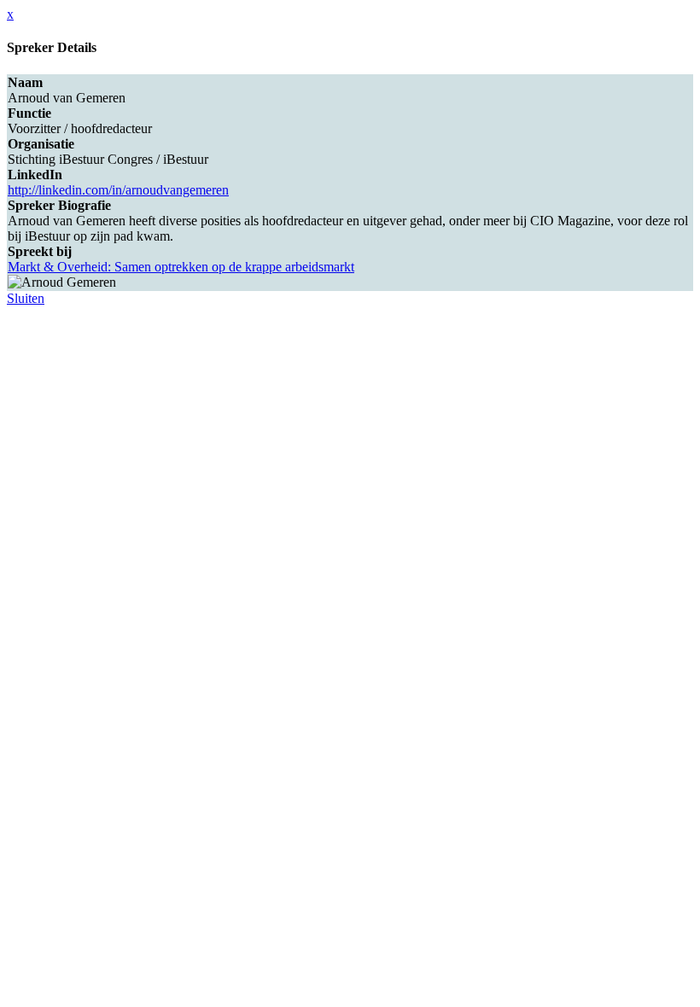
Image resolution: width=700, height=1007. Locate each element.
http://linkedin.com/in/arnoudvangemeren (118, 190)
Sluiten (25, 298)
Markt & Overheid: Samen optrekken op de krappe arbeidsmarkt (181, 266)
